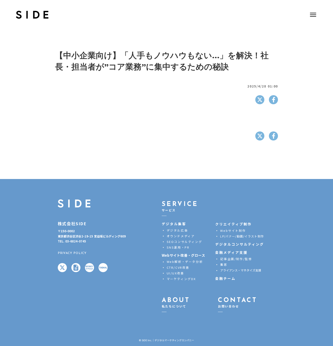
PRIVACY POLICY (72, 253)
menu (313, 15)
